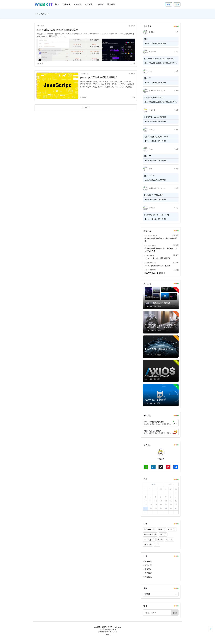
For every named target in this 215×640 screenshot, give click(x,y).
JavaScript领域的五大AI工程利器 (155, 180)
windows (149, 529)
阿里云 (110, 627)
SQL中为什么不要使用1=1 (155, 273)
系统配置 (176, 235)
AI (160, 539)
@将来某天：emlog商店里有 (155, 117)
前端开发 (132, 26)
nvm (161, 529)
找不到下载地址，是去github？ (156, 136)
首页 (36, 14)
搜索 (169, 4)
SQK (169, 539)
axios (147, 544)
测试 (145, 39)
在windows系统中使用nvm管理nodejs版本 (161, 239)
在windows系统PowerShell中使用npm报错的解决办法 (161, 249)
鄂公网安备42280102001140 (107, 632)
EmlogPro (117, 627)
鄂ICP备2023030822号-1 (107, 629)
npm (171, 529)
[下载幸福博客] (43, 4)
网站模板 (176, 255)
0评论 (133, 63)
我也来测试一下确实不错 (153, 195)
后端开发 (176, 270)
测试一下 (147, 78)
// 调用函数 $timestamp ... (154, 97)
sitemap (107, 634)
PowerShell (150, 534)
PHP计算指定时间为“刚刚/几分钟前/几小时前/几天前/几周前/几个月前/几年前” (160, 63)
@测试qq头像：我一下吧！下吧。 (157, 214)
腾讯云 (104, 627)
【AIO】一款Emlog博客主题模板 (155, 43)
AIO (163, 534)
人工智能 (176, 262)
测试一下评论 (149, 175)
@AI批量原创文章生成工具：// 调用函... (159, 58)
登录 (177, 4)
